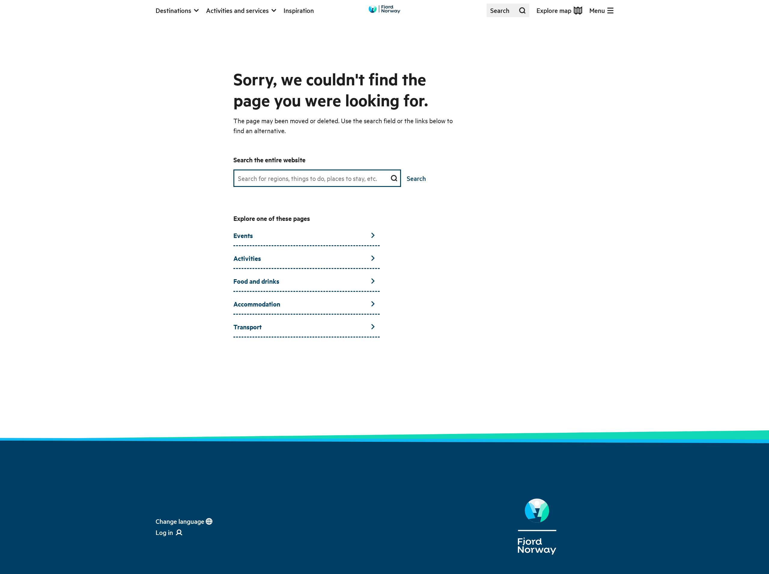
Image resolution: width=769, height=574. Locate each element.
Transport (247, 326)
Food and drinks (256, 281)
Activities (247, 258)
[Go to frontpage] (384, 9)
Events (243, 235)
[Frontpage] (537, 527)
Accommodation (256, 304)
